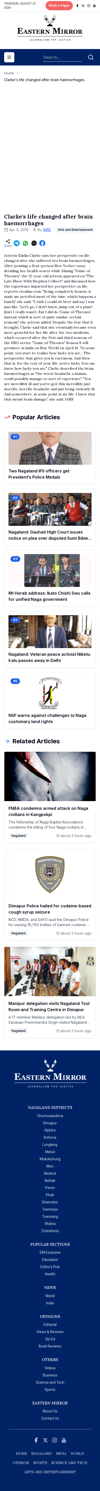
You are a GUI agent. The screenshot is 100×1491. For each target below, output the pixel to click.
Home (9, 73)
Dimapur (50, 1123)
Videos (50, 1368)
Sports (50, 1390)
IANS (47, 229)
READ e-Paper (59, 5)
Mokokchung (50, 1159)
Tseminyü (50, 1209)
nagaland (41, 1453)
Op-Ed (50, 1339)
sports (40, 1462)
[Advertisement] (50, 153)
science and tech (69, 1462)
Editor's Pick (50, 1267)
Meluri (50, 1152)
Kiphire (50, 1130)
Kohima (50, 1137)
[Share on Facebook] (42, 243)
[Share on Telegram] (17, 243)
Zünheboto (50, 1231)
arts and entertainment (50, 1472)
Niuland (50, 1173)
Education (50, 1260)
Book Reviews (50, 1346)
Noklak (50, 1181)
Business (50, 1375)
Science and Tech (50, 1382)
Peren (50, 1188)
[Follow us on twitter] (83, 5)
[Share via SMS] (34, 243)
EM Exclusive (50, 1252)
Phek (50, 1195)
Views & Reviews (50, 1332)
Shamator (50, 1202)
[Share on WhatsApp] (25, 243)
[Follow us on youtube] (94, 5)
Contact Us (50, 1418)
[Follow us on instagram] (88, 5)
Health (50, 1274)
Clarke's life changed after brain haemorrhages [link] (44, 80)
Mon (50, 1166)
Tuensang (50, 1216)
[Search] (91, 57)
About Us (50, 1411)
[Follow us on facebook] (77, 5)
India (50, 1303)
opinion (21, 1462)
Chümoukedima (50, 1116)
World (50, 1296)
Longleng (50, 1145)
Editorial (50, 1325)
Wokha (50, 1224)
